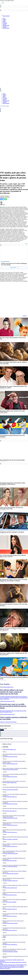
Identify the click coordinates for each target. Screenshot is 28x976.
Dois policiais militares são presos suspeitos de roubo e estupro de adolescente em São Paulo (11, 691)
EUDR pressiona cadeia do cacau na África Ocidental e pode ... (13, 964)
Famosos (5, 26)
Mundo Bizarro (6, 28)
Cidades (4, 19)
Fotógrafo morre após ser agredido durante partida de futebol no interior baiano (13, 706)
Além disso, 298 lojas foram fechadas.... (8, 722)
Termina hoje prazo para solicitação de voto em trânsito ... (15, 865)
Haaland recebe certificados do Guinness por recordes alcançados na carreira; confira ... (14, 950)
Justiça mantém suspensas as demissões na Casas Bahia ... (15, 768)
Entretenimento (6, 25)
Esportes (4, 24)
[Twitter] (3, 199)
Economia (5, 23)
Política (4, 21)
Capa (4, 18)
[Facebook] (1, 199)
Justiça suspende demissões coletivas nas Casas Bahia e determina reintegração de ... (14, 851)
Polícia (4, 20)
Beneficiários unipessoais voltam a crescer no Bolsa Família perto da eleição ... (14, 816)
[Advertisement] (14, 44)
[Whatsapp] (6, 199)
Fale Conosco (6, 974)
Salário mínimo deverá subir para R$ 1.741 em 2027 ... (14, 781)
